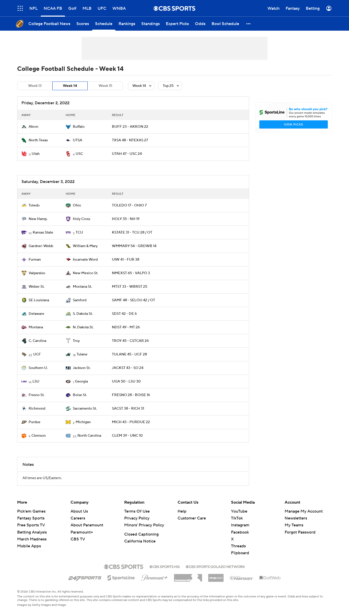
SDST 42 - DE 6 (124, 313)
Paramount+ (82, 532)
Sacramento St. (85, 408)
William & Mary (85, 246)
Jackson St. (81, 368)
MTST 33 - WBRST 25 (129, 286)
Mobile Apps (29, 546)
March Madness (31, 539)
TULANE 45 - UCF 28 (129, 354)
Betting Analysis (32, 532)
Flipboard (240, 553)
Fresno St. (36, 395)
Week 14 (70, 86)
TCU (79, 232)
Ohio (77, 205)
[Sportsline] (121, 577)
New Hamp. (38, 219)
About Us (79, 511)
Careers (78, 518)
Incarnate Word (85, 259)
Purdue (34, 422)
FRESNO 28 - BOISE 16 (131, 395)
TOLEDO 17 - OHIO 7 (129, 205)
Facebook (240, 532)
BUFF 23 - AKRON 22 (130, 126)
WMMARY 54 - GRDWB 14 (134, 246)
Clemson (38, 435)
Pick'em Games (31, 511)
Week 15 (105, 86)
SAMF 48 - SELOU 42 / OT (133, 300)
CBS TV (78, 539)
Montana (36, 327)
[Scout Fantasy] (241, 577)
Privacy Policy (136, 518)
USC (79, 154)
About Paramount (87, 525)
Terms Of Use (137, 511)
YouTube (239, 511)
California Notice (140, 541)
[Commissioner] (188, 576)
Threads (238, 546)
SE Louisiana (39, 300)
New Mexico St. (85, 273)
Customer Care (192, 518)
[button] (248, 24)
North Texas (38, 140)
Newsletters (296, 518)
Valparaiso (37, 273)
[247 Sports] (84, 577)
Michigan (83, 422)
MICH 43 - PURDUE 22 (131, 422)
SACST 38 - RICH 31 (128, 408)
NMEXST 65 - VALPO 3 (131, 273)
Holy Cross (81, 219)
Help (182, 511)
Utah (36, 154)
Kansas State (43, 232)
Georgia (81, 381)
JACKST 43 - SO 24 (127, 368)
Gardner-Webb (41, 246)
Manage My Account (304, 511)
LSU (35, 381)
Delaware (36, 313)
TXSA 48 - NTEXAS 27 (130, 140)
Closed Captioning (141, 534)
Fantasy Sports (30, 518)
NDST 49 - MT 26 (126, 327)
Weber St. (36, 286)
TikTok (237, 518)
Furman (35, 259)
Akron (33, 126)
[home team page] (24, 126)
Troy (76, 341)
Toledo (34, 205)
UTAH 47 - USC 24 (127, 154)
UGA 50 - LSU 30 (126, 381)
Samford (79, 300)
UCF (37, 354)
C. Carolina (37, 341)
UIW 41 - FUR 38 (125, 259)
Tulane (82, 354)
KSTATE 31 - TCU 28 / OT (132, 232)
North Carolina (89, 435)
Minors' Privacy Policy (144, 525)
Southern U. (38, 368)
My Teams (294, 525)
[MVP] (216, 576)
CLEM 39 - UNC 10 (127, 435)
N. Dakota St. (83, 327)
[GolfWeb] (270, 578)
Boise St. (80, 395)
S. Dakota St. (83, 313)
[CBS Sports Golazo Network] (215, 566)
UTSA (77, 140)
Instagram (240, 525)
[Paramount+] (154, 576)
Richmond (37, 408)
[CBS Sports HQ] (164, 566)
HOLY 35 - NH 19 (125, 219)
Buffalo (79, 126)
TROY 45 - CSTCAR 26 (130, 341)
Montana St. (82, 286)
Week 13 (35, 86)
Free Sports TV (31, 525)
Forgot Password (300, 532)
